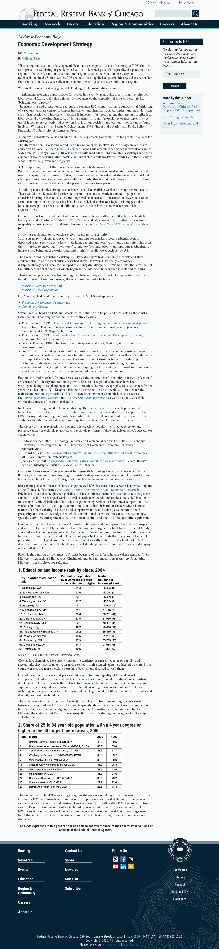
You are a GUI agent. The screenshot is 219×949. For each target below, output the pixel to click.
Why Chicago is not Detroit (181, 118)
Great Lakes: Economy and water (180, 125)
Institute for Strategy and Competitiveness (79, 412)
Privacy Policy (111, 944)
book (84, 679)
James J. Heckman (68, 149)
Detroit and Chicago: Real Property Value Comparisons (181, 108)
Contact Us (73, 851)
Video (69, 860)
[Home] (88, 12)
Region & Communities (132, 24)
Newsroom (73, 869)
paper (85, 536)
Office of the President (159, 2)
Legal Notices (131, 944)
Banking (29, 24)
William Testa (31, 59)
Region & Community (27, 890)
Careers (167, 24)
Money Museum (187, 2)
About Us (189, 24)
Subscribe (73, 888)
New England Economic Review (120, 224)
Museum (71, 879)
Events (73, 24)
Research (51, 24)
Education (94, 24)
